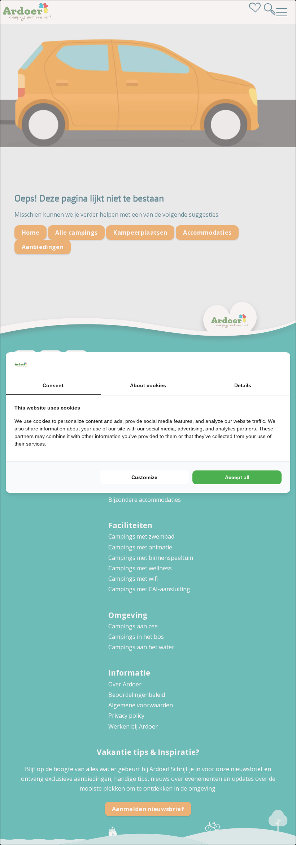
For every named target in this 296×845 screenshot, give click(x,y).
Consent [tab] (53, 385)
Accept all (237, 477)
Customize (144, 477)
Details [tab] (242, 385)
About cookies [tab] (148, 385)
